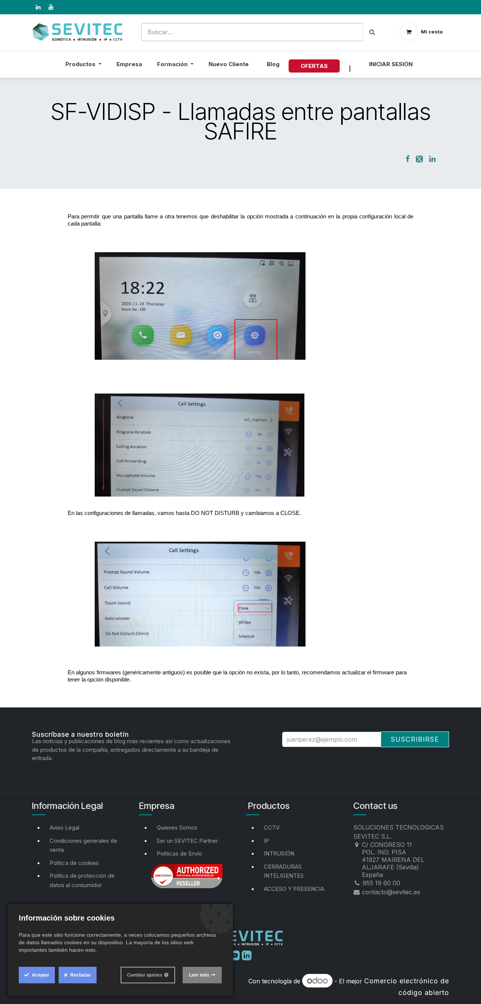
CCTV (272, 827)
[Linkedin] (247, 955)
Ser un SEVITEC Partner (187, 840)
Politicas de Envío (179, 853)
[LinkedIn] (38, 7)
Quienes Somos (177, 827)
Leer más (199, 975)
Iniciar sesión (391, 64)
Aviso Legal (64, 827)
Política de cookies (74, 862)
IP (266, 840)
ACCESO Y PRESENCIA (294, 888)
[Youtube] (236, 955)
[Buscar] (372, 32)
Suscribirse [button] (415, 739)
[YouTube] (50, 7)
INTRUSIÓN (279, 853)
